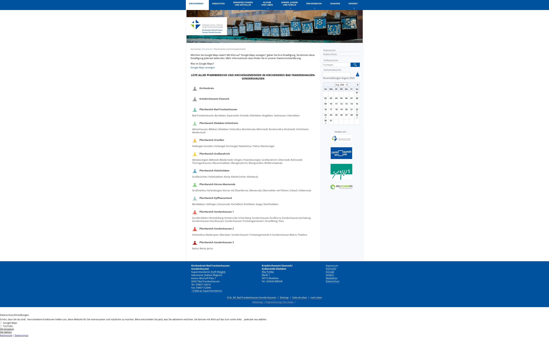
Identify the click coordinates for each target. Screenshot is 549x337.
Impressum (329, 50)
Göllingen (211, 204)
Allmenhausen (200, 129)
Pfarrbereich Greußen (211, 140)
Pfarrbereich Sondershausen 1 (216, 211)
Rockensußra (276, 129)
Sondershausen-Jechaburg (296, 217)
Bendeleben (198, 204)
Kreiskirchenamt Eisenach (214, 98)
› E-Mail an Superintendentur (206, 290)
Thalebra (302, 234)
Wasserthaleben (221, 163)
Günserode (224, 204)
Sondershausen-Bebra (284, 234)
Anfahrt (330, 275)
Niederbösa (245, 146)
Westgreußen (256, 163)
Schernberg (244, 217)
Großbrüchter (199, 176)
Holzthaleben (215, 176)
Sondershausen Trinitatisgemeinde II (251, 234)
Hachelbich (237, 204)
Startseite (331, 268)
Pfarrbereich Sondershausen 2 (216, 228)
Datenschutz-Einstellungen (14, 315)
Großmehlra (198, 190)
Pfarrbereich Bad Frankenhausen (218, 109)
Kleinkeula (252, 176)
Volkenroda (305, 190)
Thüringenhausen (201, 163)
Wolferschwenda (273, 163)
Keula (227, 176)
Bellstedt (214, 159)
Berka (203, 248)
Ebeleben (223, 129)
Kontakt (330, 272)
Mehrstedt (262, 129)
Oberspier (224, 234)
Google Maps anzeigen (203, 67)
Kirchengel (231, 146)
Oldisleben (255, 115)
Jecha (210, 248)
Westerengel (267, 146)
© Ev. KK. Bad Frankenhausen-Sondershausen (251, 297)
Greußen (208, 146)
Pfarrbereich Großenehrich (214, 153)
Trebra (255, 146)
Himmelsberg (216, 217)
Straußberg (271, 221)
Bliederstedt (226, 159)
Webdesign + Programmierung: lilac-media (272, 302)
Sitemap (284, 297)
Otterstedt (284, 159)
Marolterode (248, 129)
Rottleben (249, 204)
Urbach (294, 190)
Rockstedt (289, 129)
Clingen (238, 159)
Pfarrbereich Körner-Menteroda (217, 184)
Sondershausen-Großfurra (266, 217)
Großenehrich (269, 159)
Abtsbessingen (200, 159)
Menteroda (255, 190)
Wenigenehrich (239, 163)
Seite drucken (299, 297)
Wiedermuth (199, 132)
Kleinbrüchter (238, 176)
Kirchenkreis (207, 49)
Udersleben (293, 115)
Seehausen (280, 115)
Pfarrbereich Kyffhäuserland (215, 198)
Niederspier (212, 234)
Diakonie (335, 3)
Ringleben (267, 115)
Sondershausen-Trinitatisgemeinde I (244, 221)
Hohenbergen (214, 190)
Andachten (218, 3)
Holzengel (219, 146)
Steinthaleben (270, 204)
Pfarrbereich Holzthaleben (214, 170)
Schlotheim (302, 129)
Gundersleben (200, 217)
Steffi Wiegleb (218, 272)
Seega (259, 204)
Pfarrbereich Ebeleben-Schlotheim (218, 123)
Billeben (213, 129)
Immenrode (230, 217)
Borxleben (220, 115)
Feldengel (197, 146)
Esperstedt (233, 115)
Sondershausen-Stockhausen (208, 221)
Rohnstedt (296, 159)
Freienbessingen (252, 159)
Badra (195, 248)
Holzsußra (235, 129)
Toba (281, 221)
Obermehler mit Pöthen (275, 190)
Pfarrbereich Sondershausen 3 (216, 242)
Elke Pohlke (268, 272)
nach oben (316, 297)
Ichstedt (244, 115)
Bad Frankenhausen (203, 115)
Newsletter (332, 278)
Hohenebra (198, 234)
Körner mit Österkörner (235, 190)
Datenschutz (330, 54)
